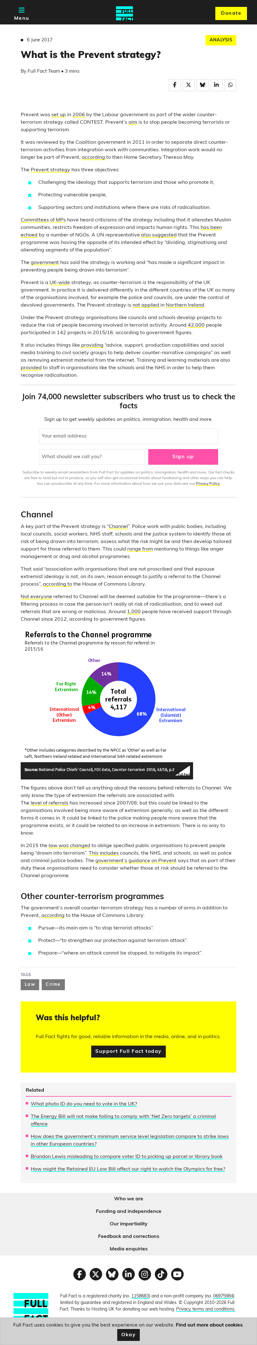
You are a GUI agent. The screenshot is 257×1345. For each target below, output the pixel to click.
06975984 (223, 1296)
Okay (128, 1334)
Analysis (221, 40)
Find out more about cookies (209, 1325)
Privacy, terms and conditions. (205, 1309)
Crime (53, 984)
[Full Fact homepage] (124, 13)
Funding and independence (128, 1211)
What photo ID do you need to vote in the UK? (84, 1104)
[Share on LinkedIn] (217, 85)
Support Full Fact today (128, 1051)
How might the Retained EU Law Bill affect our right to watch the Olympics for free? (128, 1169)
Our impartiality (129, 1224)
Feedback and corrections (128, 1236)
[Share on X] (189, 85)
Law (30, 984)
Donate (231, 13)
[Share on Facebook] (175, 85)
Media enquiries (129, 1249)
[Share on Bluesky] (202, 85)
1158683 (140, 1296)
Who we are (128, 1199)
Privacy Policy (208, 484)
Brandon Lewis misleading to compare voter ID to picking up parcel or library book (127, 1156)
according (93, 157)
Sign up (183, 456)
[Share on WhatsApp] (230, 85)
